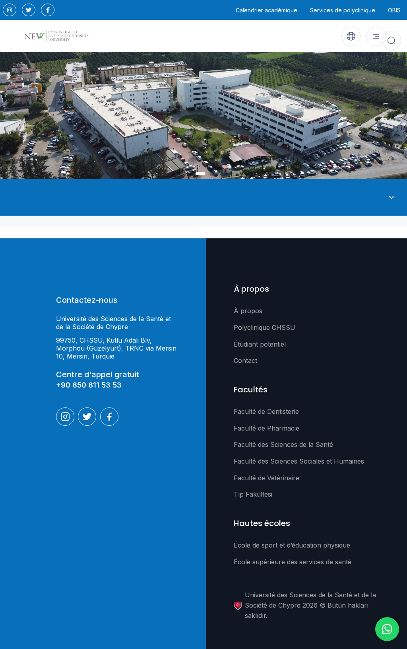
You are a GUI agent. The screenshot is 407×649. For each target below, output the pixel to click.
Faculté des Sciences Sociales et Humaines (299, 461)
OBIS (394, 10)
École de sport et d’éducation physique (292, 545)
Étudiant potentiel (260, 344)
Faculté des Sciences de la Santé (283, 444)
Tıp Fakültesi (253, 494)
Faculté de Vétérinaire (266, 478)
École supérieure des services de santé (292, 562)
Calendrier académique (266, 10)
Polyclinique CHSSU (264, 327)
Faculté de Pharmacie (266, 428)
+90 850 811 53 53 (89, 385)
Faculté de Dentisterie (266, 411)
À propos (248, 311)
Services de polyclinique (342, 10)
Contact (245, 360)
